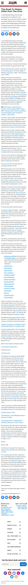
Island (16, 422)
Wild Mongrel (18, 132)
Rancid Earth (10, 100)
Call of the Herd (21, 100)
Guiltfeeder (9, 435)
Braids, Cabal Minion (20, 111)
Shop (9, 521)
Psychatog (7, 136)
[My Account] (25, 3)
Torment (24, 247)
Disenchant (4, 165)
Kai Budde (4, 189)
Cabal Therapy (16, 107)
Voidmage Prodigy (15, 189)
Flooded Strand (22, 383)
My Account (11, 539)
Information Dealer (18, 395)
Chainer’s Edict (11, 112)
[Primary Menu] (2, 2)
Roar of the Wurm (5, 134)
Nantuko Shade (15, 109)
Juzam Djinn (9, 72)
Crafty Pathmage (8, 286)
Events (9, 529)
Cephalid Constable (9, 275)
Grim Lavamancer (8, 273)
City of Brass (4, 180)
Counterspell (5, 347)
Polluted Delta (17, 420)
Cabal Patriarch (8, 270)
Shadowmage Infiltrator (10, 256)
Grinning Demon (8, 71)
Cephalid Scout (8, 266)
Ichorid (4, 112)
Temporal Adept (8, 297)
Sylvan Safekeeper (9, 277)
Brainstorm (12, 382)
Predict (9, 397)
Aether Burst (13, 347)
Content (10, 532)
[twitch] (5, 573)
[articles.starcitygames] (16, 576)
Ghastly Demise (16, 475)
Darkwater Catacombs (7, 422)
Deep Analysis (15, 397)
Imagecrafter (7, 291)
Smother (18, 112)
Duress (9, 107)
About (9, 550)
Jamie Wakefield (17, 139)
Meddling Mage (10, 258)
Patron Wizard (8, 268)
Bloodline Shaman (9, 282)
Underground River (7, 420)
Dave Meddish (5, 30)
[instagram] (18, 573)
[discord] (14, 573)
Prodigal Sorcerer (9, 295)
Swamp (21, 422)
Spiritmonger (13, 96)
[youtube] (9, 573)
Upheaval (20, 455)
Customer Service (13, 547)
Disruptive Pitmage (9, 288)
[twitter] (12, 576)
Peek (14, 398)
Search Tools (12, 525)
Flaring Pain (11, 157)
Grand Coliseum (14, 180)
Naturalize (9, 160)
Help (8, 543)
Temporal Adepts (17, 310)
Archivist (6, 293)
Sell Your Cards (12, 536)
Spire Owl (3, 395)
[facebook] (23, 573)
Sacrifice (5, 212)
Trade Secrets (8, 405)
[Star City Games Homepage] (14, 2)
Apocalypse (9, 169)
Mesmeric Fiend (5, 109)
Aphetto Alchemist (9, 284)
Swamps (3, 114)
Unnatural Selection (17, 226)
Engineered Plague (16, 460)
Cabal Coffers (11, 114)
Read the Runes (19, 360)
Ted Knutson (14, 91)
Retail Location (12, 554)
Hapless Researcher (9, 279)
